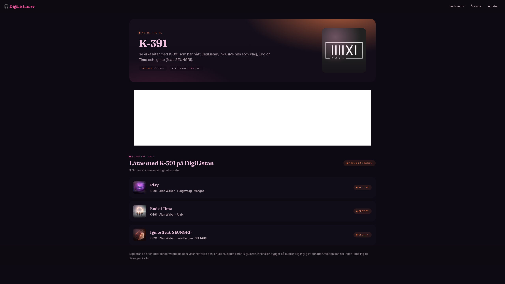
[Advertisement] (252, 118)
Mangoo (199, 191)
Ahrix (180, 214)
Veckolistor (457, 6)
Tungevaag (184, 191)
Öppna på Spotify (360, 163)
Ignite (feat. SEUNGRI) (171, 232)
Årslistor (476, 6)
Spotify (364, 187)
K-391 (153, 191)
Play (154, 184)
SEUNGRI (201, 238)
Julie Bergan (185, 238)
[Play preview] (139, 187)
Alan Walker (167, 191)
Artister (493, 6)
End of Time (161, 208)
